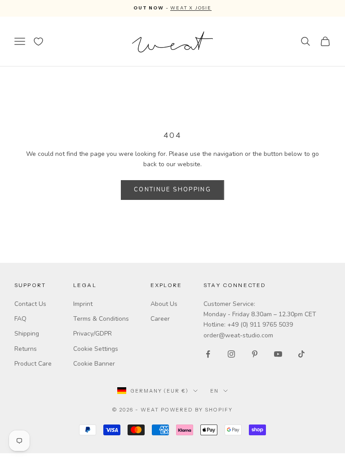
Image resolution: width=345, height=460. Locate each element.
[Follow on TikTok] (301, 353)
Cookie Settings (95, 349)
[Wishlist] (38, 41)
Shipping (26, 333)
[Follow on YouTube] (278, 353)
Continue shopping (172, 190)
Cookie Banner (94, 363)
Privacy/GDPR (92, 333)
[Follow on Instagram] (231, 353)
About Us (163, 304)
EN (214, 391)
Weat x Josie (191, 8)
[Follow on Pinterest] (254, 353)
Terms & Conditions (101, 318)
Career (160, 318)
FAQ (20, 318)
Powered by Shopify (197, 410)
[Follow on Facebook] (207, 353)
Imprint (83, 304)
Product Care (33, 363)
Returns (25, 349)
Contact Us (30, 304)
